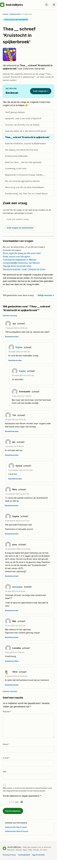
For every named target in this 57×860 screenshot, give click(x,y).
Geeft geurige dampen (15, 112)
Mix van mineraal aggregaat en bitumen (22, 181)
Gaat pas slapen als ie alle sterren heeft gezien (25, 131)
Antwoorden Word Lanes (16, 827)
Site (4, 771)
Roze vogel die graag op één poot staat (22, 253)
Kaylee (19, 347)
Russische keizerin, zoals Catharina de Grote (24, 269)
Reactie (7, 711)
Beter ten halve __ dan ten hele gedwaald (23, 162)
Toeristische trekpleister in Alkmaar (19, 259)
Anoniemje (17, 587)
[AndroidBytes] (2, 4)
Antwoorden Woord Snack (16, 831)
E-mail (6, 758)
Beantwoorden (11, 337)
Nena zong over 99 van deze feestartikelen (24, 187)
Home (5, 14)
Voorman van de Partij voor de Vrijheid (22, 125)
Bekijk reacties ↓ (46, 295)
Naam (6, 744)
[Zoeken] (46, 5)
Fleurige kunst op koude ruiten (17, 266)
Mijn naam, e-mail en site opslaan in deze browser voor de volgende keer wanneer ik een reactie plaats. (27, 789)
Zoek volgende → (41, 91)
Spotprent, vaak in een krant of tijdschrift (23, 118)
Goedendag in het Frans (15, 168)
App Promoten (38, 855)
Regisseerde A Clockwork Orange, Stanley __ (25, 175)
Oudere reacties (10, 315)
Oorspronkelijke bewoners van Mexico (21, 263)
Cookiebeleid (24, 855)
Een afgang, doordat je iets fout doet (21, 150)
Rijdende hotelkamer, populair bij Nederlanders (25, 143)
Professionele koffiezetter (16, 156)
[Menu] (54, 5)
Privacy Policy (9, 855)
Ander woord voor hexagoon (16, 256)
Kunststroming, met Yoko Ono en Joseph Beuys (26, 193)
